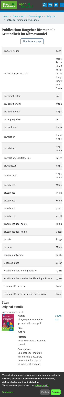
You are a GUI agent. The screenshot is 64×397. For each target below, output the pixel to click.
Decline (45, 392)
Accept (56, 392)
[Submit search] (45, 5)
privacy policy (42, 385)
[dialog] (32, 384)
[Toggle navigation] (62, 5)
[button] (50, 4)
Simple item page (32, 41)
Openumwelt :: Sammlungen (28, 16)
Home (6, 16)
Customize (7, 392)
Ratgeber (51, 16)
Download (58, 317)
